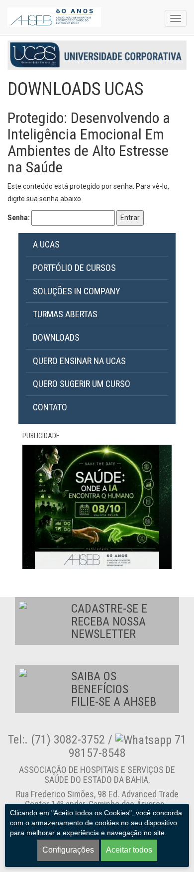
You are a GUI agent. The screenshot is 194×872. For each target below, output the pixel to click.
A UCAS (46, 244)
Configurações (68, 850)
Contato (50, 407)
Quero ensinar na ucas (79, 361)
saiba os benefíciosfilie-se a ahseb (113, 689)
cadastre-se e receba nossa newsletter (109, 621)
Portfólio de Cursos (74, 267)
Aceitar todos (129, 850)
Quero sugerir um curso (81, 383)
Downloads (56, 337)
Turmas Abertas (65, 314)
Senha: (19, 218)
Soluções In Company (76, 291)
